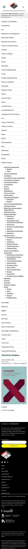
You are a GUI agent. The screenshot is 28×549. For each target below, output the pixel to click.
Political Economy (10, 212)
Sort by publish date (7, 360)
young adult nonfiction (8, 351)
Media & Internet (12, 244)
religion (3, 311)
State (8, 171)
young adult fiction (7, 347)
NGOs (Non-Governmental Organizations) (12, 209)
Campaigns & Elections (14, 237)
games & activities (7, 82)
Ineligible (4, 407)
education (4, 66)
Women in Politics (10, 285)
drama (3, 62)
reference (4, 306)
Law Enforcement (10, 206)
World (6, 287)
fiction (3, 74)
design (3, 58)
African (9, 289)
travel (3, 339)
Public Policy (8, 253)
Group (2, 536)
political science (6, 162)
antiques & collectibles (9, 21)
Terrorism (7, 283)
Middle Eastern (12, 298)
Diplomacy (10, 199)
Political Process (9, 235)
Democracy (10, 224)
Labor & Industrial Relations (13, 204)
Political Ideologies (10, 214)
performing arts (6, 142)
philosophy (5, 150)
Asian (8, 291)
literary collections (7, 122)
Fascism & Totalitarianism (15, 227)
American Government (11, 167)
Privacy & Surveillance (11, 251)
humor (3, 102)
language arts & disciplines (10, 114)
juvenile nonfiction (7, 110)
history (3, 94)
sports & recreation (7, 327)
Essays (6, 186)
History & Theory (9, 193)
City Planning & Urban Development (14, 258)
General (9, 169)
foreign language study (9, 78)
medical (4, 130)
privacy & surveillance (20, 363)
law (2, 118)
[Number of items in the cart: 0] (23, 7)
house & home (6, 98)
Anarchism (10, 216)
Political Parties (12, 248)
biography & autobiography (10, 33)
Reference (7, 278)
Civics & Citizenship (10, 174)
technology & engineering (9, 331)
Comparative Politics (11, 182)
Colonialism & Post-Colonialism (14, 178)
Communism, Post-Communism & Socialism (15, 221)
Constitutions (8, 184)
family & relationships (8, 70)
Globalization (8, 191)
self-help (4, 319)
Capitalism (10, 218)
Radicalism (10, 233)
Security (7, 280)
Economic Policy (12, 265)
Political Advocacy (13, 246)
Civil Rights (7, 176)
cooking (4, 50)
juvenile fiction (6, 106)
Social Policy (11, 274)
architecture (5, 25)
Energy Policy (11, 267)
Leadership (10, 242)
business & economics (8, 42)
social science (6, 323)
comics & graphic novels (9, 46)
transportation (6, 335)
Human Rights (8, 195)
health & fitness (6, 90)
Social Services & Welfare (15, 276)
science (4, 315)
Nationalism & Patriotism (15, 231)
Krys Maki (11, 410)
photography (5, 154)
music (3, 134)
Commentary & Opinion (12, 180)
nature (3, 138)
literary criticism (7, 126)
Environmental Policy (14, 269)
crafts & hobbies (7, 54)
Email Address (5, 439)
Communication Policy (14, 261)
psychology (5, 302)
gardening (4, 86)
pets (2, 146)
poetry (3, 158)
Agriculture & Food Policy (15, 255)
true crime (5, 343)
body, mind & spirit (7, 37)
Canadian (10, 293)
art (2, 29)
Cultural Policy (11, 263)
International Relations (11, 197)
